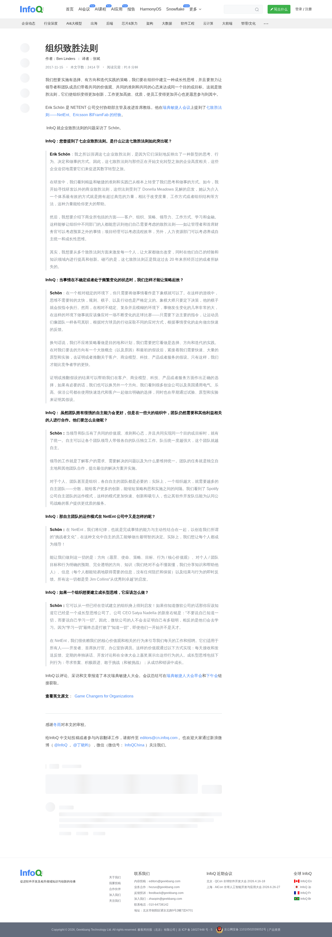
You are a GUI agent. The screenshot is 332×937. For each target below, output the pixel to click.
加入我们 (115, 895)
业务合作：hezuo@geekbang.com (157, 887)
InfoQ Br (305, 898)
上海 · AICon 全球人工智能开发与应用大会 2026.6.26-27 (243, 887)
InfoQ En (306, 881)
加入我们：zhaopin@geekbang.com (158, 898)
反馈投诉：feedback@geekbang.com (158, 893)
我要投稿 (115, 883)
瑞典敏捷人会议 (176, 107)
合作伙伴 (115, 889)
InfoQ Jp (305, 887)
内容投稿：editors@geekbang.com (157, 881)
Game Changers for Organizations (104, 696)
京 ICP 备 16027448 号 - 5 (195, 929)
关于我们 (115, 877)
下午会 (212, 676)
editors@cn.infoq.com (158, 738)
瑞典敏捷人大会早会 (184, 676)
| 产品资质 (273, 929)
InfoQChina (134, 745)
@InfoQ (60, 745)
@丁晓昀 (80, 745)
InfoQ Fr (305, 893)
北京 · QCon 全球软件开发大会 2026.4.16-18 (236, 881)
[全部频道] (266, 23)
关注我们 (115, 900)
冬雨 (57, 725)
